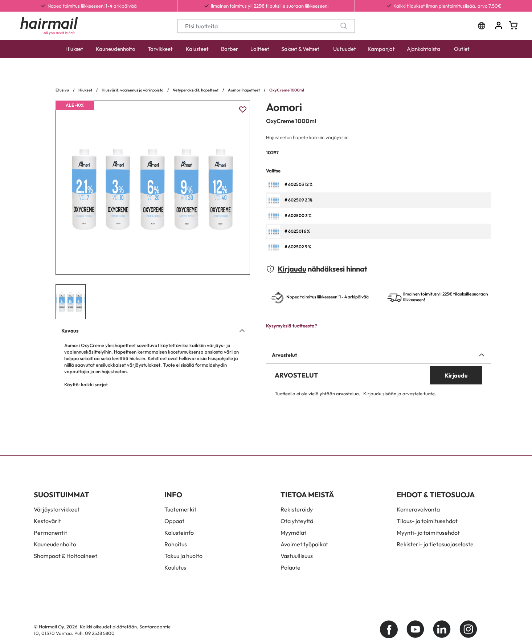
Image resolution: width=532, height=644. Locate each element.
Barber (229, 48)
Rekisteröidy (297, 509)
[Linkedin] (442, 629)
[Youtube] (415, 629)
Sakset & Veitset (300, 48)
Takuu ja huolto (183, 555)
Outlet (462, 48)
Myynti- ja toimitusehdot (428, 532)
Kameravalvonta (418, 509)
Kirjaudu (292, 268)
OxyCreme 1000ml (286, 90)
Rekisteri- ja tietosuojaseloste (435, 544)
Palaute (290, 567)
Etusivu (62, 90)
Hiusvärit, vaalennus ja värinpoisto (132, 90)
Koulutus (175, 567)
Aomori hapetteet (244, 90)
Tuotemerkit (180, 509)
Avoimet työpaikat (304, 544)
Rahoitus (175, 544)
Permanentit (50, 532)
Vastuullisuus (297, 555)
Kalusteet (197, 48)
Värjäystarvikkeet (57, 509)
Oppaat (174, 521)
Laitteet (259, 48)
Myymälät (293, 532)
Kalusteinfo (179, 532)
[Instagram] (468, 629)
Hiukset (74, 48)
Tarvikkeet (160, 48)
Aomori (284, 107)
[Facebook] (389, 629)
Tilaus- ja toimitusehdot (427, 521)
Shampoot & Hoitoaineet (65, 555)
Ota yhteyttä (297, 521)
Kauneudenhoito (115, 48)
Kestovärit (47, 521)
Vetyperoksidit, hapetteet (195, 90)
